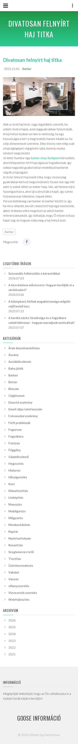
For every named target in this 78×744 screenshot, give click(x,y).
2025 (12, 627)
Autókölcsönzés (19, 361)
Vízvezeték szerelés (22, 592)
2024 (12, 634)
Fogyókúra (15, 436)
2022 (12, 647)
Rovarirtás (15, 545)
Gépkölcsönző (18, 457)
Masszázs (15, 504)
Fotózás (14, 443)
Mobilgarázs (17, 511)
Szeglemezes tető (21, 552)
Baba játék (15, 368)
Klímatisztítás (18, 491)
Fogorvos (15, 429)
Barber (26, 69)
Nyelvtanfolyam (19, 538)
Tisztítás (14, 558)
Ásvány (13, 355)
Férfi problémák (19, 423)
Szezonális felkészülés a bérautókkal (34, 273)
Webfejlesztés (18, 599)
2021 (12, 654)
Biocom (13, 389)
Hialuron (14, 470)
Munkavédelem (19, 525)
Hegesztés (16, 463)
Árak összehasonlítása (24, 348)
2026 (12, 620)
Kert (11, 484)
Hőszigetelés (17, 477)
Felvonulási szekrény (23, 416)
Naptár (13, 531)
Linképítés (15, 497)
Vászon (13, 579)
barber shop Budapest (45, 158)
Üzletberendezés (20, 565)
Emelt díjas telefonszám (25, 409)
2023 (12, 640)
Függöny (14, 450)
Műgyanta (15, 518)
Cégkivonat (16, 395)
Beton (12, 382)
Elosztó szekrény (20, 402)
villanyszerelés (18, 586)
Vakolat (13, 572)
